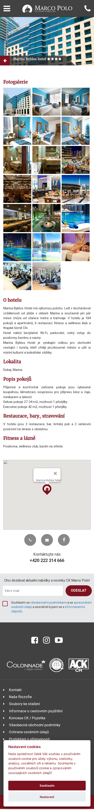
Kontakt (15, 690)
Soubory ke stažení (24, 704)
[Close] (55, 473)
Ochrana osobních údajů (29, 732)
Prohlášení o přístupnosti (29, 739)
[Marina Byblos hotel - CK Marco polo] (17, 102)
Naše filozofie (20, 697)
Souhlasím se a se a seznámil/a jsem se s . (51, 607)
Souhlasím (47, 785)
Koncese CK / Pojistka (27, 718)
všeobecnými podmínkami (48, 602)
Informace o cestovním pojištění (36, 711)
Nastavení (47, 797)
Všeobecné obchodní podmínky (34, 725)
